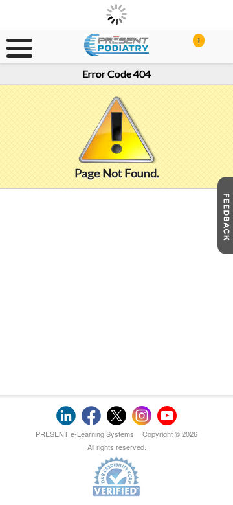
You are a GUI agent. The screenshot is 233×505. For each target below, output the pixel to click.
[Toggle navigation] (16, 46)
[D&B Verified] (116, 476)
